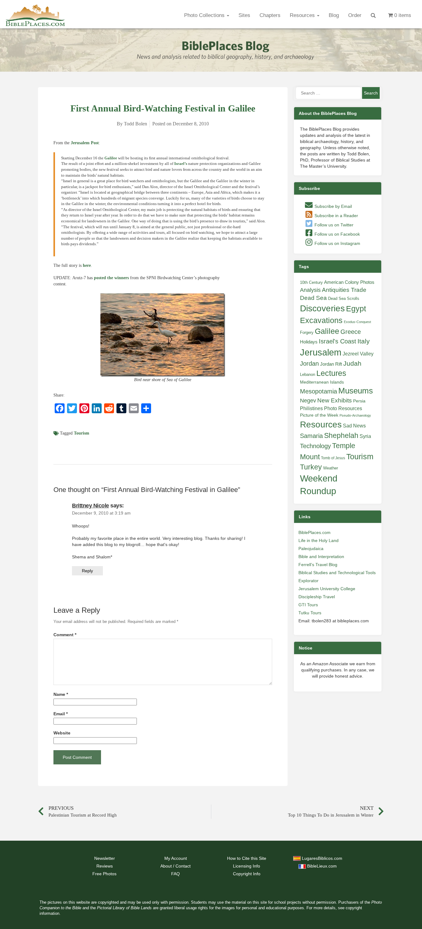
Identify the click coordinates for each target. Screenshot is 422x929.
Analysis (310, 290)
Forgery (307, 332)
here (87, 265)
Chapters (270, 15)
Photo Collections (205, 15)
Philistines (311, 408)
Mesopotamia (318, 391)
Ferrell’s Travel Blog (317, 564)
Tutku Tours (309, 612)
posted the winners (111, 277)
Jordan (309, 363)
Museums (355, 390)
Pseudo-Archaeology (355, 415)
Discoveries (322, 308)
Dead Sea (313, 298)
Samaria (311, 435)
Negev (308, 400)
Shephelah (341, 435)
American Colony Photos (349, 282)
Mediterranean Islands (322, 382)
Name (60, 694)
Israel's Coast (337, 341)
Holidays (309, 341)
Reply (87, 570)
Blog (334, 15)
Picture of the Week (319, 415)
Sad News (354, 425)
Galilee (110, 158)
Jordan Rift (331, 364)
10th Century (311, 282)
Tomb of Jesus (333, 458)
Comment (64, 635)
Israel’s (180, 163)
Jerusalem (320, 352)
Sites (244, 15)
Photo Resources (343, 408)
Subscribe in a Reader (335, 215)
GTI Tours (308, 604)
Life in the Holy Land (318, 540)
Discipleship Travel (316, 596)
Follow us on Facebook (336, 234)
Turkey (311, 467)
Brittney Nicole (90, 505)
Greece (350, 331)
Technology (315, 446)
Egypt (356, 308)
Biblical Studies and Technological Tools (337, 572)
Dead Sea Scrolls (343, 298)
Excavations (321, 320)
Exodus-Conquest (357, 322)
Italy (363, 341)
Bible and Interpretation (321, 556)
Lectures (331, 373)
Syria (365, 436)
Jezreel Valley (358, 353)
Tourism (81, 433)
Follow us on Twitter (333, 224)
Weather (330, 468)
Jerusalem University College (326, 588)
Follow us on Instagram (336, 243)
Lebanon (307, 374)
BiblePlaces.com (314, 532)
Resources (303, 15)
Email (60, 714)
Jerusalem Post (85, 143)
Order (354, 15)
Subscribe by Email (332, 206)
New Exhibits (334, 400)
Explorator (308, 580)
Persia (359, 400)
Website (61, 733)
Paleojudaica (310, 548)
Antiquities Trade (344, 290)
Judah (352, 363)
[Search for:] (328, 93)
